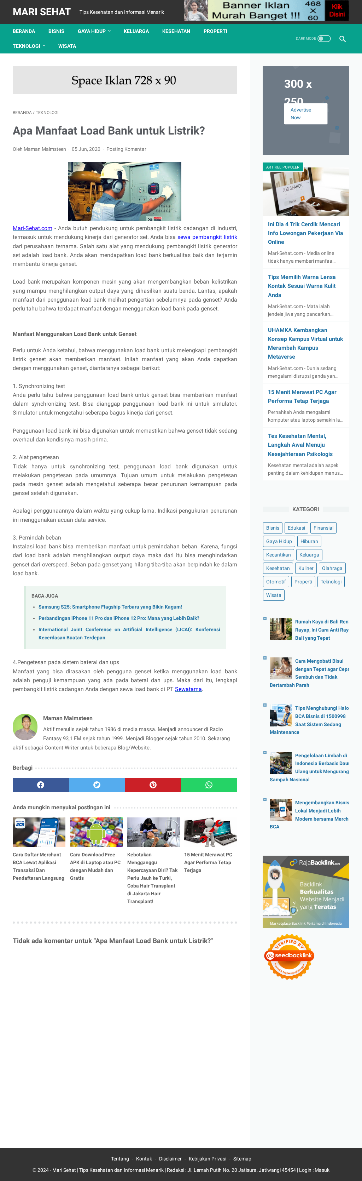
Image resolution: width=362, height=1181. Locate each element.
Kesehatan (176, 31)
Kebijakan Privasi (207, 1159)
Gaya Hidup (92, 31)
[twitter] (97, 785)
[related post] (39, 832)
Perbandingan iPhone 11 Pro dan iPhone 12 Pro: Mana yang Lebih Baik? (119, 618)
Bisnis (56, 31)
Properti (215, 31)
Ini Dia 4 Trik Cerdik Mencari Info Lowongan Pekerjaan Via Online (305, 233)
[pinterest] (153, 785)
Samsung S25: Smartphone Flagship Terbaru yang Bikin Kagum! (110, 607)
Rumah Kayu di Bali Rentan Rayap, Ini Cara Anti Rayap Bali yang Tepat (325, 630)
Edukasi (296, 528)
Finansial (323, 528)
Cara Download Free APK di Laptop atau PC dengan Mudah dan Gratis (95, 866)
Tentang (120, 1159)
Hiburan (309, 541)
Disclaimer (170, 1159)
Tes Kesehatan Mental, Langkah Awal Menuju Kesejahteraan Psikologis (300, 445)
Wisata (67, 46)
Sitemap (242, 1159)
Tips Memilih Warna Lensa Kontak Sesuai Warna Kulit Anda (302, 286)
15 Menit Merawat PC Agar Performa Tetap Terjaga (208, 862)
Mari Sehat (42, 12)
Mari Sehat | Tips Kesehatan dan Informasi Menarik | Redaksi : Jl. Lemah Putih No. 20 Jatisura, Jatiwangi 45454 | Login (182, 1170)
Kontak (144, 1159)
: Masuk (321, 1170)
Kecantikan (278, 555)
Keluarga (136, 31)
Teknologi (26, 46)
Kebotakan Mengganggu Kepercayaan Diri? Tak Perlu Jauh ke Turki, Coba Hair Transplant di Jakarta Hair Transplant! (152, 878)
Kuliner (306, 568)
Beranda (24, 31)
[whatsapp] (209, 785)
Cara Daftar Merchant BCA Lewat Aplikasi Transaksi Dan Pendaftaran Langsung (38, 866)
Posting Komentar (126, 149)
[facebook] (41, 785)
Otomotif (276, 581)
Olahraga (332, 568)
